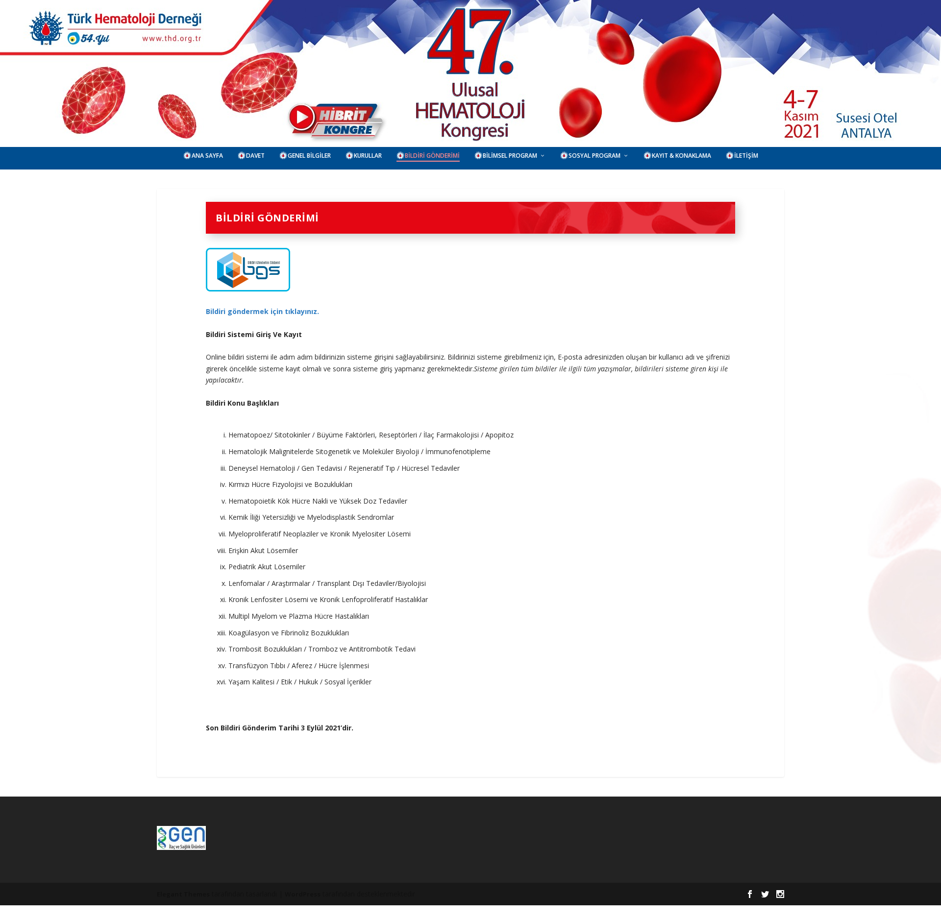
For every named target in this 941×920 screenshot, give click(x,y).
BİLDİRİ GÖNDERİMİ (432, 155)
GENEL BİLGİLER (309, 155)
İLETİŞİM (746, 155)
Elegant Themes (183, 894)
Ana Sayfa (207, 155)
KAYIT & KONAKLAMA (681, 155)
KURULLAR (368, 155)
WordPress (303, 894)
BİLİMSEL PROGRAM (510, 155)
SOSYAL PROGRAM (594, 155)
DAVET (255, 155)
